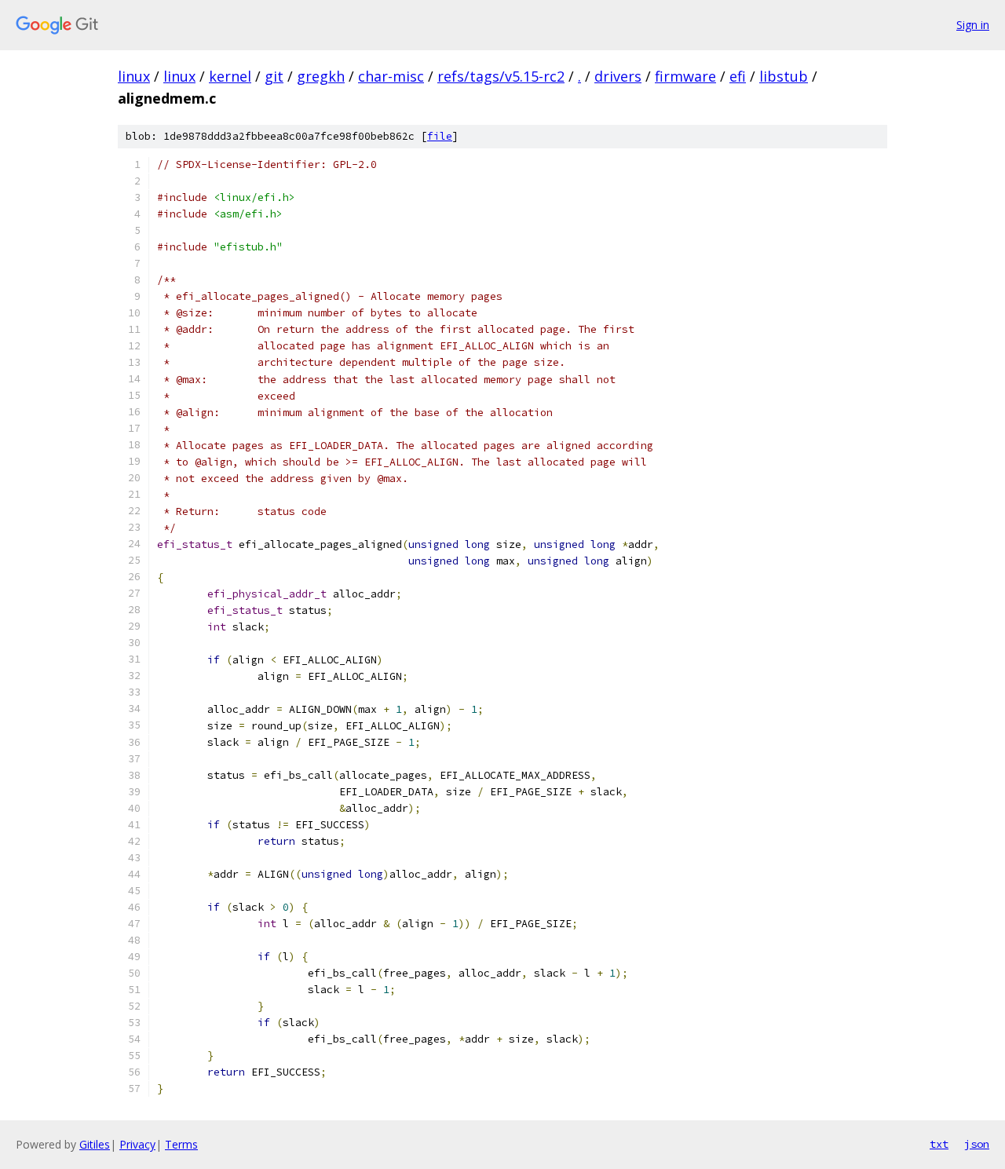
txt (939, 1144)
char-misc (391, 76)
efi (737, 76)
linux (134, 76)
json (976, 1144)
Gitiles (94, 1144)
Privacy (137, 1144)
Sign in (972, 24)
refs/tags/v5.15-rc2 (501, 76)
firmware (685, 76)
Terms (181, 1144)
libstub (783, 76)
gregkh (321, 76)
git (274, 76)
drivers (617, 76)
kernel (230, 76)
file (439, 136)
